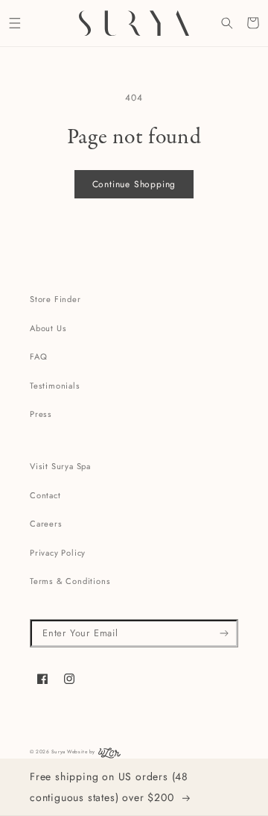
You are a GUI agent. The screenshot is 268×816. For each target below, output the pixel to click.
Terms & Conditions (70, 581)
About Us (48, 328)
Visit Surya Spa (60, 466)
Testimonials (55, 386)
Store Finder (55, 299)
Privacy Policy (58, 553)
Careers (46, 524)
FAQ (38, 357)
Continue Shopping (134, 184)
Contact (45, 495)
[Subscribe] (224, 633)
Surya (58, 751)
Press (41, 414)
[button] (14, 23)
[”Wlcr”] (109, 756)
